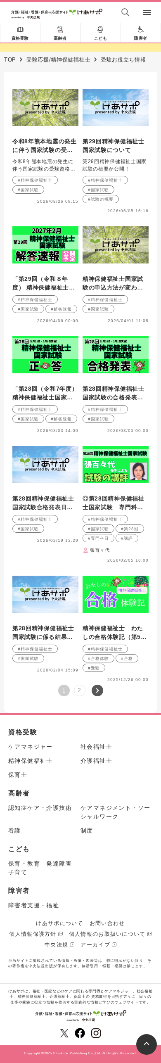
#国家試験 (28, 189)
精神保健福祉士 (30, 760)
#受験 (94, 668)
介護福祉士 (96, 760)
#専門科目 (98, 538)
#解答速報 (61, 309)
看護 (14, 830)
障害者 (140, 38)
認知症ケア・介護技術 (40, 807)
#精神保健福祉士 (35, 180)
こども (100, 38)
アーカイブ (95, 945)
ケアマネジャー (30, 746)
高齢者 (60, 38)
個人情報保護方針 (32, 934)
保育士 (17, 774)
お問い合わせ (107, 923)
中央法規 (56, 945)
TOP (10, 60)
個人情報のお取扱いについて (107, 934)
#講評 (127, 538)
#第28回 (130, 529)
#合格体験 (98, 658)
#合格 (127, 658)
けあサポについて (59, 923)
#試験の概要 (101, 199)
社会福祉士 (96, 746)
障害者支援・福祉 (33, 905)
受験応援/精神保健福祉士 (58, 60)
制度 (86, 830)
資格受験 (20, 38)
